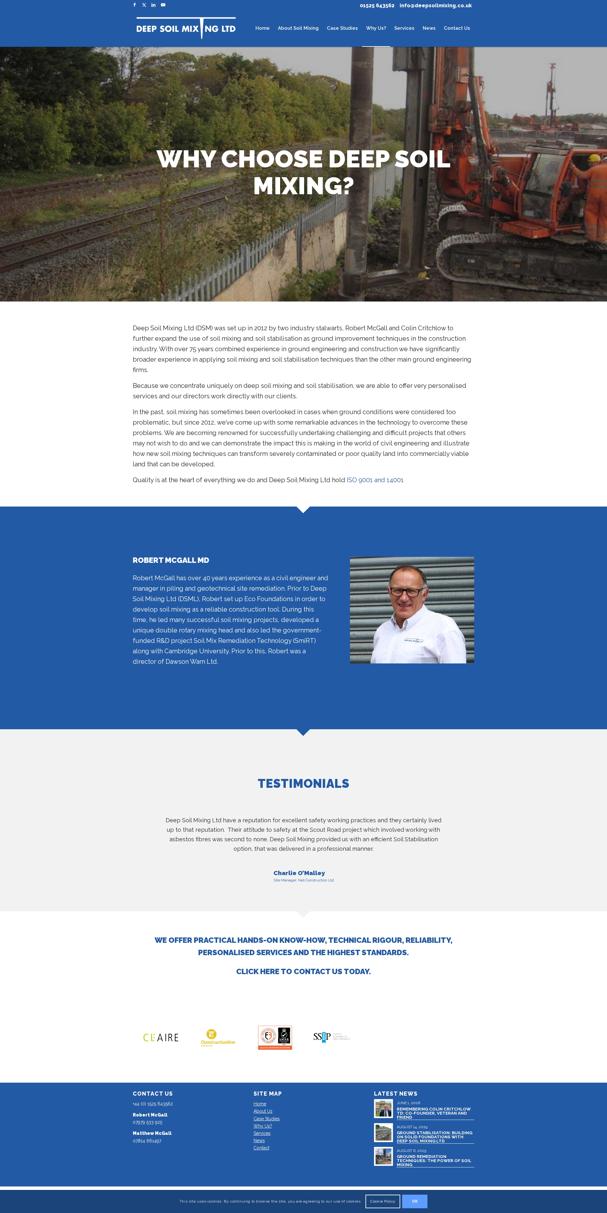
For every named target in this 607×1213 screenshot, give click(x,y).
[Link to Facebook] (134, 4)
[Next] (460, 824)
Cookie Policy (382, 1201)
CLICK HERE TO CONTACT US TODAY (302, 971)
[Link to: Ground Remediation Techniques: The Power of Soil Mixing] (383, 1156)
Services (262, 1133)
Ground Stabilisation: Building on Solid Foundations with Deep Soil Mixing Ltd (434, 1137)
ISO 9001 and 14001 (375, 480)
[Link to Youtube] (163, 4)
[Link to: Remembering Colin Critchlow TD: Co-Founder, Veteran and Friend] (383, 1109)
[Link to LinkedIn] (153, 4)
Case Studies (267, 1118)
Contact (261, 1147)
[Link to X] (144, 4)
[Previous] (147, 824)
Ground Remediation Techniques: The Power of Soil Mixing (434, 1160)
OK (415, 1201)
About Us (263, 1111)
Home (260, 1103)
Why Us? (263, 1126)
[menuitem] (262, 28)
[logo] (186, 28)
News (259, 1140)
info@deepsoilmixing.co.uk (436, 6)
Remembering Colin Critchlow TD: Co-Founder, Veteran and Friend (434, 1113)
